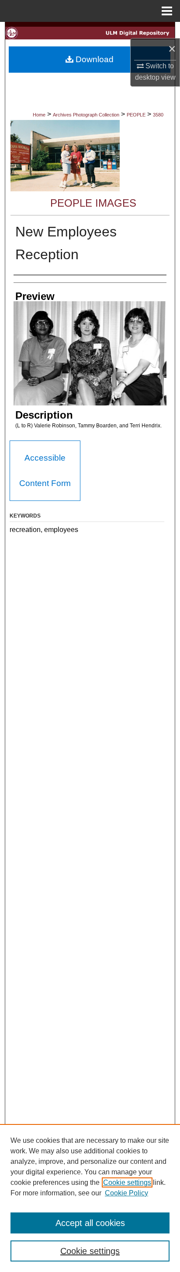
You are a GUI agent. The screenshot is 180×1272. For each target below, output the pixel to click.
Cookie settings (127, 1182)
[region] (90, 1198)
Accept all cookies (90, 1223)
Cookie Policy (126, 1193)
